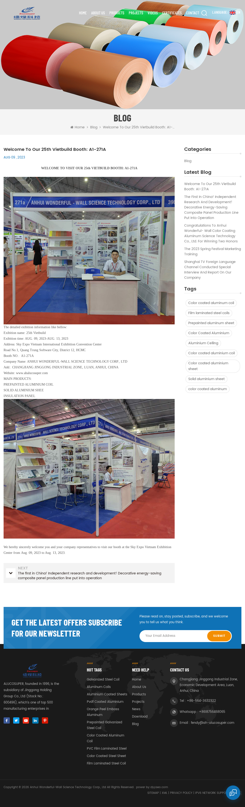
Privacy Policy (181, 793)
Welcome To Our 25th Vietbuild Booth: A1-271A (210, 186)
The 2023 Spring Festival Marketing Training (212, 251)
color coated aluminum (207, 389)
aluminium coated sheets (107, 694)
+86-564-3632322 (201, 700)
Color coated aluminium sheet (208, 366)
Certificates (172, 12)
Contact (192, 12)
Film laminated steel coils (208, 313)
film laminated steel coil (106, 763)
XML (164, 793)
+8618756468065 (212, 711)
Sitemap (153, 793)
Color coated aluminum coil (211, 303)
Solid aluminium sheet (206, 379)
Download (140, 716)
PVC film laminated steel (107, 748)
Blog (187, 161)
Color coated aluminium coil (211, 353)
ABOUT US (98, 12)
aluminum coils (99, 687)
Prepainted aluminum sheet (211, 323)
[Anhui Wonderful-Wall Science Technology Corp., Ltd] (26, 13)
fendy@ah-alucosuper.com (212, 722)
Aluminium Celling (203, 343)
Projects (136, 12)
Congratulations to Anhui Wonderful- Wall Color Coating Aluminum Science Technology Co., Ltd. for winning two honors (211, 233)
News (136, 709)
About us (139, 687)
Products (116, 12)
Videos (153, 12)
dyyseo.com (159, 787)
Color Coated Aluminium (208, 333)
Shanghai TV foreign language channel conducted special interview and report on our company (210, 269)
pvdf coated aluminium (105, 701)
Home (83, 12)
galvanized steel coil (103, 679)
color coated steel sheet (106, 756)
